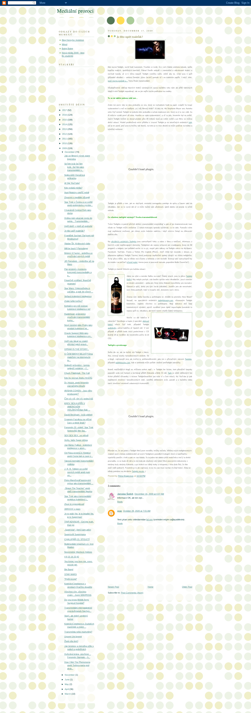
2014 (64, 124)
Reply (120, 502)
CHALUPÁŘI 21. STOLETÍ (77, 539)
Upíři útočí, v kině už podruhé (78, 226)
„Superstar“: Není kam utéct (77, 530)
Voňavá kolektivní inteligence (78, 296)
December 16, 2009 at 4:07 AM (149, 494)
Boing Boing (67, 48)
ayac (119, 511)
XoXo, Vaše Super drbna (76, 440)
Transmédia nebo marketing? (78, 632)
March (68, 694)
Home (150, 587)
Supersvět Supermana (75, 534)
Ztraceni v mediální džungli (77, 197)
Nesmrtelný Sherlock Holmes (78, 552)
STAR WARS (70, 574)
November (70, 675)
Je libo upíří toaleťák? (74, 231)
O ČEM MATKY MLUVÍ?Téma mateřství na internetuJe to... (78, 357)
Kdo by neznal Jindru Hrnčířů (78, 378)
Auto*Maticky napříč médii (76, 192)
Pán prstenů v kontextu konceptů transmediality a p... (78, 272)
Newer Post (113, 587)
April (67, 689)
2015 (64, 120)
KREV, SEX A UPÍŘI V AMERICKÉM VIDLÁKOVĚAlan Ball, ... (77, 406)
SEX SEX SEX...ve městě (76, 435)
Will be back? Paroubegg (76, 248)
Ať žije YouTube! (72, 183)
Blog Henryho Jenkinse (73, 40)
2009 (64, 148)
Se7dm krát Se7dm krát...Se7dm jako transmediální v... (74, 167)
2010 (64, 143)
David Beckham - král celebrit (78, 415)
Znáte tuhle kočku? (73, 301)
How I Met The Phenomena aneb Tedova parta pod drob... (77, 665)
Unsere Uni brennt (73, 636)
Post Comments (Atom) (132, 593)
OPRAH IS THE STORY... (76, 349)
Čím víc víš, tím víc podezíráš (78, 398)
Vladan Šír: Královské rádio (77, 243)
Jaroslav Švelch (125, 494)
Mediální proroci (75, 10)
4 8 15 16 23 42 (71, 557)
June (67, 679)
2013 (64, 129)
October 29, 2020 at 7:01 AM (136, 511)
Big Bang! (68, 569)
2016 (64, 115)
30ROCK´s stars (72, 509)
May (67, 684)
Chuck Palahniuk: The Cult (77, 373)
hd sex (149, 519)
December (70, 152)
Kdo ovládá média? (73, 188)
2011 (64, 139)
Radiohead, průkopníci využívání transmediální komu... (77, 317)
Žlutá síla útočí (71, 641)
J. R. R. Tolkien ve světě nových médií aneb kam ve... (77, 472)
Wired (64, 44)
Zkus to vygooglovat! (74, 504)
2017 (64, 110)
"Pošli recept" (70, 579)
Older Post (187, 587)
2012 (64, 134)
